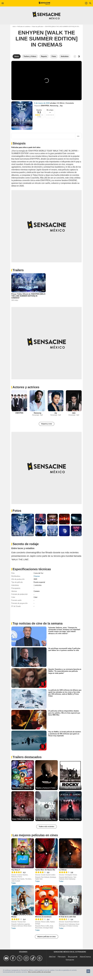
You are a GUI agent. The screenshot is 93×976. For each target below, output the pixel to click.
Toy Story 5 (15, 870)
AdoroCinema (85, 957)
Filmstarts (62, 957)
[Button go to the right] (79, 56)
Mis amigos (50, 110)
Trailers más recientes (46, 826)
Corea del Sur (38, 573)
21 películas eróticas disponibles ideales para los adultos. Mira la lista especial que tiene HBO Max (64, 713)
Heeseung (54, 106)
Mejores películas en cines (46, 936)
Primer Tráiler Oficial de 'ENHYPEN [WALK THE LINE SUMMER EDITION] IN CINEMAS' (28, 296)
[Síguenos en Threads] (40, 958)
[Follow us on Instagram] (26, 958)
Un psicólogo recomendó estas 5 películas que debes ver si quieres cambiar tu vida (64, 649)
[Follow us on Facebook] (13, 958)
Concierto (70, 103)
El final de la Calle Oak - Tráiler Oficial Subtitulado (47, 819)
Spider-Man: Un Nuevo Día (45, 870)
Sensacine (70, 960)
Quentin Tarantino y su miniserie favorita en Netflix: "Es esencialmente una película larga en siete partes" (64, 671)
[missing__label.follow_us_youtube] (7, 958)
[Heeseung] (37, 400)
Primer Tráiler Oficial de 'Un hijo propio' (23, 819)
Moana (13, 917)
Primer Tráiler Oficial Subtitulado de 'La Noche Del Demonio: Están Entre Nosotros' (71, 819)
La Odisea (62, 870)
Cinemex (37, 576)
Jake (73, 413)
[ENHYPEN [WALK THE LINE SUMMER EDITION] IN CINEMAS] (21, 115)
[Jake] (74, 400)
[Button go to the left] (74, 56)
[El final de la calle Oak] (70, 900)
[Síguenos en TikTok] (33, 958)
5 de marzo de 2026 (42, 103)
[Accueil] (44, 3)
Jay (61, 106)
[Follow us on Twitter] (20, 958)
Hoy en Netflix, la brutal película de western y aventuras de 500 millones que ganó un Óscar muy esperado (64, 734)
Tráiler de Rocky (70, 788)
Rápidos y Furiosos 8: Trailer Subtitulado (47, 788)
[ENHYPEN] (19, 400)
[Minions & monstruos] (46, 900)
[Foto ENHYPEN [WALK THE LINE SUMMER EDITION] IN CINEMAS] (22, 525)
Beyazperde (73, 957)
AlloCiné (52, 957)
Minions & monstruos (43, 917)
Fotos (17, 510)
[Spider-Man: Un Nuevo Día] (46, 853)
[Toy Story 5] (22, 853)
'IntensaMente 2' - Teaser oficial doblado (23, 788)
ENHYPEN (45, 106)
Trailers (18, 270)
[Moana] (22, 900)
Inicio (14, 26)
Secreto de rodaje (26, 544)
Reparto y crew (46, 424)
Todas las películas (37, 26)
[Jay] (55, 400)
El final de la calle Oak (67, 917)
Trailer (13, 883)
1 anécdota (37, 585)
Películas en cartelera (23, 26)
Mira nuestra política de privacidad (39, 972)
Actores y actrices (26, 387)
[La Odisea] (70, 853)
